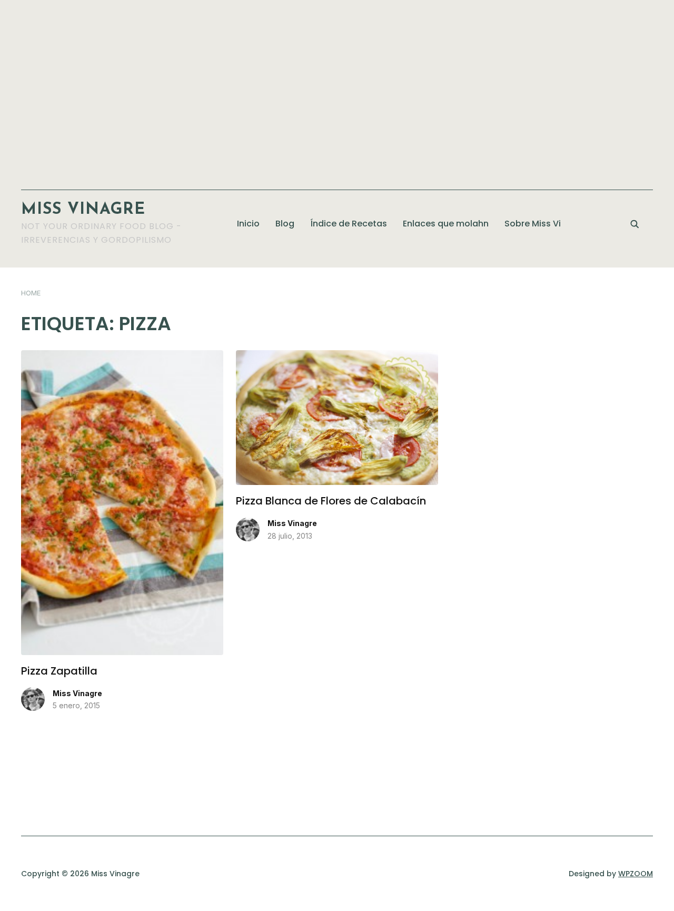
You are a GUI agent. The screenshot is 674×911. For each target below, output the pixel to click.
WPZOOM (635, 873)
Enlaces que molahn (446, 223)
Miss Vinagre (83, 210)
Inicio (248, 223)
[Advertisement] (337, 89)
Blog (284, 223)
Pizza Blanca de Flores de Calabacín (331, 500)
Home (31, 293)
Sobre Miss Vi (532, 223)
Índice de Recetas (348, 223)
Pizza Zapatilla (59, 671)
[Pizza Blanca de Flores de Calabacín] (337, 356)
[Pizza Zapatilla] (122, 356)
